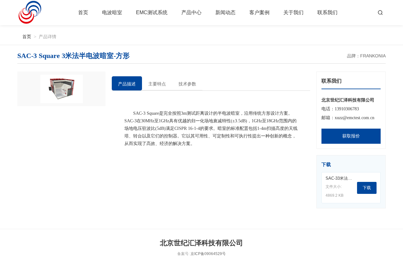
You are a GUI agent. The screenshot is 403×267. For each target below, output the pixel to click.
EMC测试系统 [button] (151, 12)
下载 (367, 187)
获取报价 (351, 136)
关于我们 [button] (293, 12)
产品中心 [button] (191, 12)
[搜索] (380, 12)
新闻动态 (225, 12)
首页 (83, 12)
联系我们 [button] (327, 12)
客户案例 (259, 12)
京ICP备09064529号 (208, 254)
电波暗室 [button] (112, 12)
